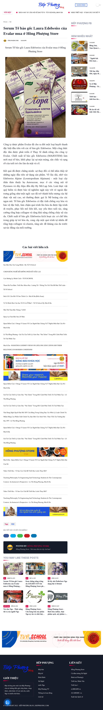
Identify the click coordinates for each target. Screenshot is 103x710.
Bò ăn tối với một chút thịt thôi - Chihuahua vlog (94, 111)
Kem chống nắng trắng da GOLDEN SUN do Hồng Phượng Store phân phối (35, 584)
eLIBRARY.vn (76, 689)
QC (10, 22)
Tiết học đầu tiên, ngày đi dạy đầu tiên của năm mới (94, 72)
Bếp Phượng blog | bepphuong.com (34, 705)
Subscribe (81, 5)
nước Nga (41, 685)
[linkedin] (34, 536)
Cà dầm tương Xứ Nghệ (79, 673)
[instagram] (15, 5)
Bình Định (41, 677)
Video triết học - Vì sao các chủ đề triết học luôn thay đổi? (25, 471)
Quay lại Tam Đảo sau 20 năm (14, 317)
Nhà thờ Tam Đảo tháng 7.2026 (14, 310)
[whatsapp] (9, 5)
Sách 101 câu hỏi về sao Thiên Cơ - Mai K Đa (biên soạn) (23, 296)
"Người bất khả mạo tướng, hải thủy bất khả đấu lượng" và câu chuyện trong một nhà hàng (94, 59)
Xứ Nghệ (41, 681)
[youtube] (18, 5)
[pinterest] (12, 5)
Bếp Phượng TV (43, 689)
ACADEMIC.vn (76, 693)
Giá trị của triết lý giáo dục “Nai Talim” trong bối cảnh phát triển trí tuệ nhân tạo (33, 406)
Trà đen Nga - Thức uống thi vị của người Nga (13, 610)
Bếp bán (41, 669)
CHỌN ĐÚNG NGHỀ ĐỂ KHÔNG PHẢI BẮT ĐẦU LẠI (22, 272)
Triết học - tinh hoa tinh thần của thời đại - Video (94, 98)
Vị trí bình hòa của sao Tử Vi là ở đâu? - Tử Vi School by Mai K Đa (27, 303)
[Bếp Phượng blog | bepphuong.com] (51, 8)
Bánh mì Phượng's (77, 677)
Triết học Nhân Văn (77, 681)
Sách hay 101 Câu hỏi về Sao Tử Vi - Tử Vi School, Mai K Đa (29, 12)
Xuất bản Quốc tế (77, 697)
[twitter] (6, 5)
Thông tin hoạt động (45, 693)
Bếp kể (40, 673)
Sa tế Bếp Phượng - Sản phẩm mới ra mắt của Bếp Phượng (94, 85)
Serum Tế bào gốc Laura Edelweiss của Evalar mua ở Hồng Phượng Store (12, 584)
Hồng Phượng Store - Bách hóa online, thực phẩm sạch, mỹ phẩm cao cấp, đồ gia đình (57, 611)
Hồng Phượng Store (77, 669)
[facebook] (3, 5)
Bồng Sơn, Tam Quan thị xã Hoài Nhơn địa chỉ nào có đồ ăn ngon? (94, 47)
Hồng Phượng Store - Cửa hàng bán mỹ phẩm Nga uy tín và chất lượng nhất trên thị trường (35, 611)
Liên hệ (40, 697)
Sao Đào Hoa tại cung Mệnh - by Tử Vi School (19, 265)
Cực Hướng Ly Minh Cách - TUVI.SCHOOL (18, 278)
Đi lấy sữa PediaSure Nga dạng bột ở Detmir (57, 582)
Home (5, 22)
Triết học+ (74, 685)
